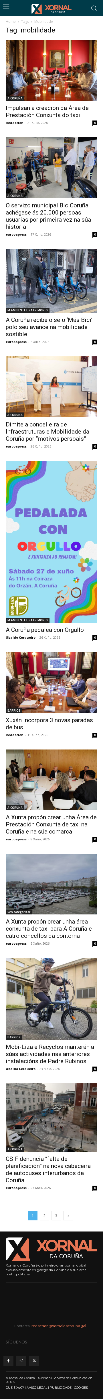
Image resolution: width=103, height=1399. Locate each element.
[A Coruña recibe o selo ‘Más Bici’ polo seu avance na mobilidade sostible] (51, 281)
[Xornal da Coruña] (51, 9)
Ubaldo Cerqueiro (20, 637)
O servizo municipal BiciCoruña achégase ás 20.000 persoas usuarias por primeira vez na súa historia (48, 216)
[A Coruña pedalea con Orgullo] (51, 542)
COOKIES (81, 1388)
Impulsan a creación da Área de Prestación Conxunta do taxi (47, 112)
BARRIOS (13, 710)
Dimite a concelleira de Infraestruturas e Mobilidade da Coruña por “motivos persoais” (47, 431)
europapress (16, 234)
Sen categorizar (18, 912)
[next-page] (68, 1215)
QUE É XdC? (15, 1388)
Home (11, 21)
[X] (34, 1361)
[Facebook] (8, 1361)
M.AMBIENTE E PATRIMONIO (27, 310)
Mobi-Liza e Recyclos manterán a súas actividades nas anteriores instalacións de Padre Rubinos (50, 1054)
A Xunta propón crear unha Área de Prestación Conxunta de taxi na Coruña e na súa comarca (51, 824)
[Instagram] (21, 1361)
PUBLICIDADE (61, 1388)
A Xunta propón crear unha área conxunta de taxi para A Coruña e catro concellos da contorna (49, 928)
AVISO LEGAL (37, 1388)
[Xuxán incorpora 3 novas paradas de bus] (51, 682)
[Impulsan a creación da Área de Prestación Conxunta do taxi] (51, 70)
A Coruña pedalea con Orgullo (45, 629)
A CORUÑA (15, 98)
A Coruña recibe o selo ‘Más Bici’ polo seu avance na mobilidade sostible (49, 327)
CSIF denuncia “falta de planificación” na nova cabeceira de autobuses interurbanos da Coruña (48, 1169)
